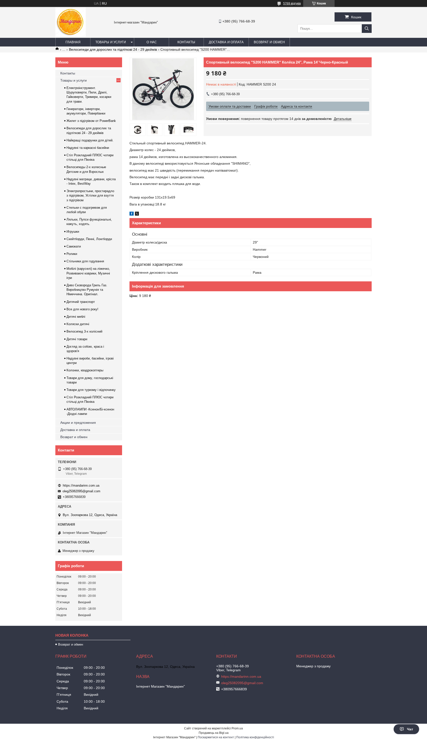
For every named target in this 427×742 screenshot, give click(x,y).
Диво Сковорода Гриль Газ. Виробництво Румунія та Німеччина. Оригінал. (86, 289)
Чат (410, 729)
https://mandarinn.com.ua (81, 485)
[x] (137, 214)
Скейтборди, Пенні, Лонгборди (89, 239)
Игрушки (72, 231)
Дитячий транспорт (80, 302)
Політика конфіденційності (255, 737)
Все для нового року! (82, 309)
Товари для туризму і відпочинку (91, 390)
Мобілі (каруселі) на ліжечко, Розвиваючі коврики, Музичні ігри (88, 273)
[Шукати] (367, 28)
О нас (152, 42)
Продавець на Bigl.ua (214, 733)
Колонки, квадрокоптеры (84, 370)
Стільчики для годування (85, 261)
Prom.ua (237, 728)
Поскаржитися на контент (216, 737)
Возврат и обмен (269, 42)
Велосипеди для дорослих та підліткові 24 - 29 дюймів (113, 49)
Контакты (186, 42)
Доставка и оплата (226, 42)
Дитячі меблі (75, 316)
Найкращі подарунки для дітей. (89, 140)
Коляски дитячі (77, 324)
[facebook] (131, 214)
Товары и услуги (110, 42)
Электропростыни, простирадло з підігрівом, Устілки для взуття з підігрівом (90, 195)
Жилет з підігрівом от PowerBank (91, 121)
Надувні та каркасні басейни (87, 148)
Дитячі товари (76, 339)
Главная (72, 42)
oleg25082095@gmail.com (81, 491)
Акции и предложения (78, 423)
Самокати (73, 246)
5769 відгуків (292, 3)
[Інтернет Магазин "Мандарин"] (70, 36)
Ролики (71, 254)
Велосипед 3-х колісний (84, 331)
